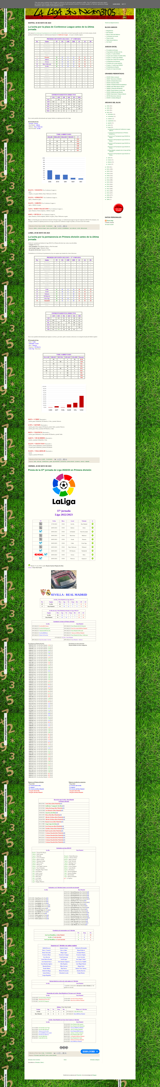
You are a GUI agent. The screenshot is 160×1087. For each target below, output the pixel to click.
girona (48, 228)
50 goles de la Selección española (115, 59)
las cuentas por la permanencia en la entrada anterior (47, 33)
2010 (108, 193)
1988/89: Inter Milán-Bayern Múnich (115, 86)
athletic (35, 228)
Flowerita (79, 1075)
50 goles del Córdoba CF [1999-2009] (115, 55)
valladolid (87, 461)
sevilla (78, 228)
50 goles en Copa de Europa (113, 69)
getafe (51, 461)
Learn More (116, 4)
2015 (108, 182)
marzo (109, 160)
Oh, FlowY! (109, 42)
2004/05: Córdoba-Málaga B (113, 98)
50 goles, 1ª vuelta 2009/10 (113, 54)
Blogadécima (109, 30)
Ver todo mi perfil (109, 224)
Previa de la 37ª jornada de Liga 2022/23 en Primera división (59, 470)
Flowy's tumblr (110, 38)
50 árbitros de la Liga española (114, 63)
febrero (110, 162)
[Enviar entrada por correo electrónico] (55, 226)
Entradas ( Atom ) (39, 1062)
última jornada (84, 228)
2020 (108, 171)
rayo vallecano (73, 228)
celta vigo (39, 461)
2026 (108, 106)
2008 (108, 197)
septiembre (111, 120)
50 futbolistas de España (112, 67)
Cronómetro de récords (112, 36)
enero (109, 164)
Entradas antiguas (94, 1059)
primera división (70, 461)
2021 (108, 169)
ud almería (77, 461)
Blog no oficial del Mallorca (113, 34)
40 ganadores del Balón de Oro (114, 52)
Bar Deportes (109, 32)
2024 (108, 110)
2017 (108, 178)
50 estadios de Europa (112, 50)
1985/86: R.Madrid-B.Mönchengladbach (116, 84)
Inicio (65, 1059)
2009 (108, 195)
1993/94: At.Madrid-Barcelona (113, 81)
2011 (108, 190)
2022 (108, 167)
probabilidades (65, 228)
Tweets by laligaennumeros (112, 22)
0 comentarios (49, 226)
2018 (108, 175)
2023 (108, 112)
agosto (110, 123)
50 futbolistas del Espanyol (113, 61)
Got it (124, 4)
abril (109, 157)
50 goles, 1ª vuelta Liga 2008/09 (114, 65)
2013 (108, 186)
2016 (108, 180)
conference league (42, 228)
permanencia (63, 461)
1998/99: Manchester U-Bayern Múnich (116, 94)
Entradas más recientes (34, 1059)
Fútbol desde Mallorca (112, 40)
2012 (108, 188)
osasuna (60, 228)
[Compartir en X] (62, 226)
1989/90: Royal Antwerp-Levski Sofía (115, 90)
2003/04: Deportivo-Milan (112, 82)
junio (109, 125)
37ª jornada (36, 1055)
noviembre (111, 116)
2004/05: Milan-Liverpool (112, 77)
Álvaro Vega (110, 220)
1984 (108, 199)
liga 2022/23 (42, 1055)
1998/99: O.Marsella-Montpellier (114, 88)
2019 (108, 173)
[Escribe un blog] (60, 226)
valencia (83, 461)
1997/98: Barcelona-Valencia (113, 96)
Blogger (94, 1075)
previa (47, 1055)
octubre (110, 118)
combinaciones (45, 461)
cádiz (35, 461)
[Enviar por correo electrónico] (58, 226)
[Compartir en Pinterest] (66, 226)
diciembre (110, 114)
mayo (109, 127)
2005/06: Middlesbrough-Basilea (114, 92)
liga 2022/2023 (53, 228)
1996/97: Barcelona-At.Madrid (113, 79)
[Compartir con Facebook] (64, 226)
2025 (108, 108)
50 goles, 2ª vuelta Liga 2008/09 (114, 57)
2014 (108, 184)
